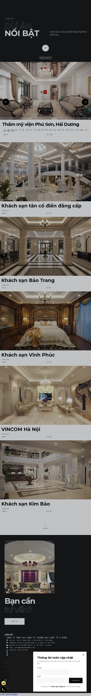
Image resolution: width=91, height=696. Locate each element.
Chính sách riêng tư (58, 686)
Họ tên (39, 668)
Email (39, 676)
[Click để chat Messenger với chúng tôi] (3, 683)
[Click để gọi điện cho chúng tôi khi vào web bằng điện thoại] (3, 689)
